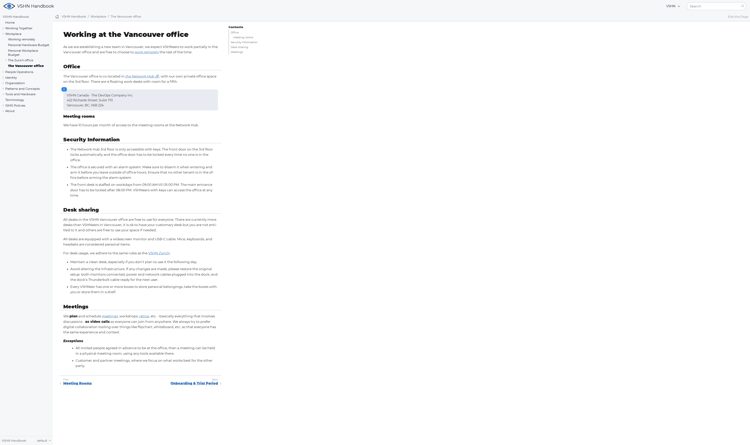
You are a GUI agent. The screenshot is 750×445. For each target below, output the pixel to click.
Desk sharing (239, 47)
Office (235, 32)
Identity (11, 77)
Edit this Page (738, 17)
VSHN (670, 6)
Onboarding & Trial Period (194, 383)
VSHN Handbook (35, 6)
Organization (15, 83)
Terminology (14, 100)
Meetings (237, 51)
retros (144, 316)
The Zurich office (20, 60)
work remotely (147, 52)
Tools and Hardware (20, 94)
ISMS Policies (15, 105)
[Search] (742, 6)
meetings (110, 316)
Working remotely (21, 39)
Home (10, 22)
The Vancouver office (26, 66)
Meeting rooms (243, 37)
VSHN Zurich (159, 253)
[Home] (57, 16)
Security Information (244, 42)
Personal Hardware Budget (28, 45)
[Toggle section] (3, 28)
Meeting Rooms (77, 383)
